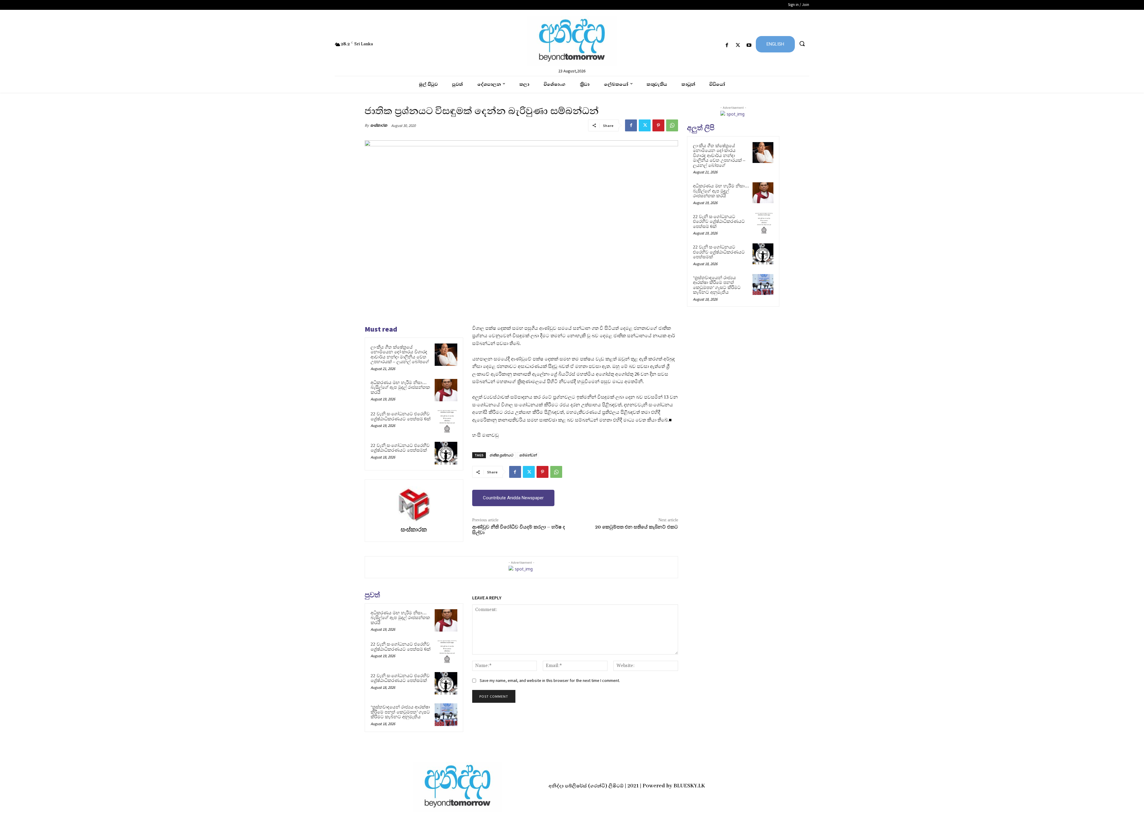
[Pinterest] (658, 125)
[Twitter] (738, 45)
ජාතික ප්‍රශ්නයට (501, 455)
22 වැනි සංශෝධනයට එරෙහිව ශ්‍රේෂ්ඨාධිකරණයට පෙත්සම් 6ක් (400, 416)
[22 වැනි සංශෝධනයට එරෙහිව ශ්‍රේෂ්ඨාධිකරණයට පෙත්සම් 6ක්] (446, 421)
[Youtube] (749, 45)
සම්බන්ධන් (528, 455)
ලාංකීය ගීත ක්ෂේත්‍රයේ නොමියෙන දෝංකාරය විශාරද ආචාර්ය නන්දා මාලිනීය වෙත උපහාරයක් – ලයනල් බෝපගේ (400, 354)
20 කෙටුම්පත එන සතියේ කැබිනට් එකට (636, 527)
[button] (802, 43)
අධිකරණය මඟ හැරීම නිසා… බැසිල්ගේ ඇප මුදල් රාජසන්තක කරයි (400, 387)
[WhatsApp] (672, 125)
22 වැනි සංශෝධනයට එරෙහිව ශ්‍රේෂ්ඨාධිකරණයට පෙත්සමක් (400, 448)
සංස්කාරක (378, 125)
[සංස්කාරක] (414, 504)
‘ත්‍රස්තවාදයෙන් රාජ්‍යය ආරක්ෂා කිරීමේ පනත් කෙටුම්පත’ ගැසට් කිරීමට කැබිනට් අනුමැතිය (400, 712)
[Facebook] (727, 45)
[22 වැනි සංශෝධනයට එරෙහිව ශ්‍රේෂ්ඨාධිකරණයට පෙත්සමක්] (446, 453)
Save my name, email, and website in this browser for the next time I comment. (550, 680)
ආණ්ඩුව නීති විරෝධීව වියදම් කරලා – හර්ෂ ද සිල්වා (518, 530)
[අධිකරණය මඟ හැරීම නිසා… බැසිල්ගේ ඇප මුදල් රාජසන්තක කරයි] (446, 390)
